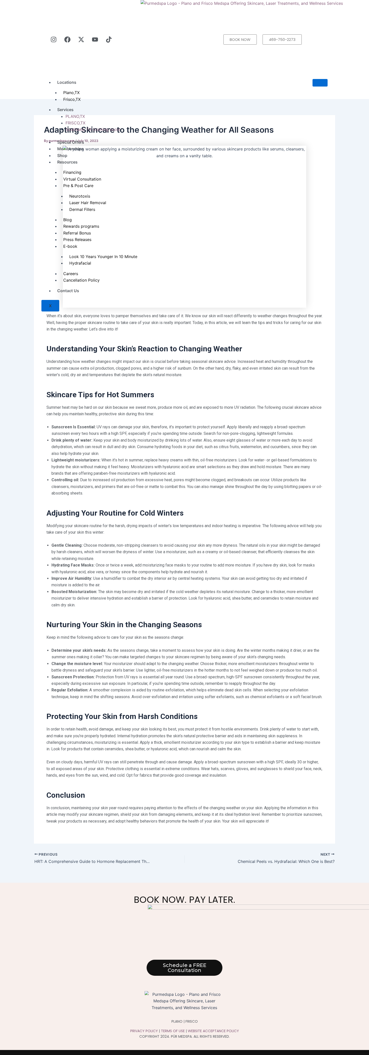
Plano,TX (71, 92)
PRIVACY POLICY (144, 1030)
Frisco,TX (72, 99)
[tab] (197, 116)
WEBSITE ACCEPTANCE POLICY (213, 1030)
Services (65, 109)
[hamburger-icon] (320, 83)
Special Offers (70, 142)
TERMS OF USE (173, 1030)
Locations (66, 82)
